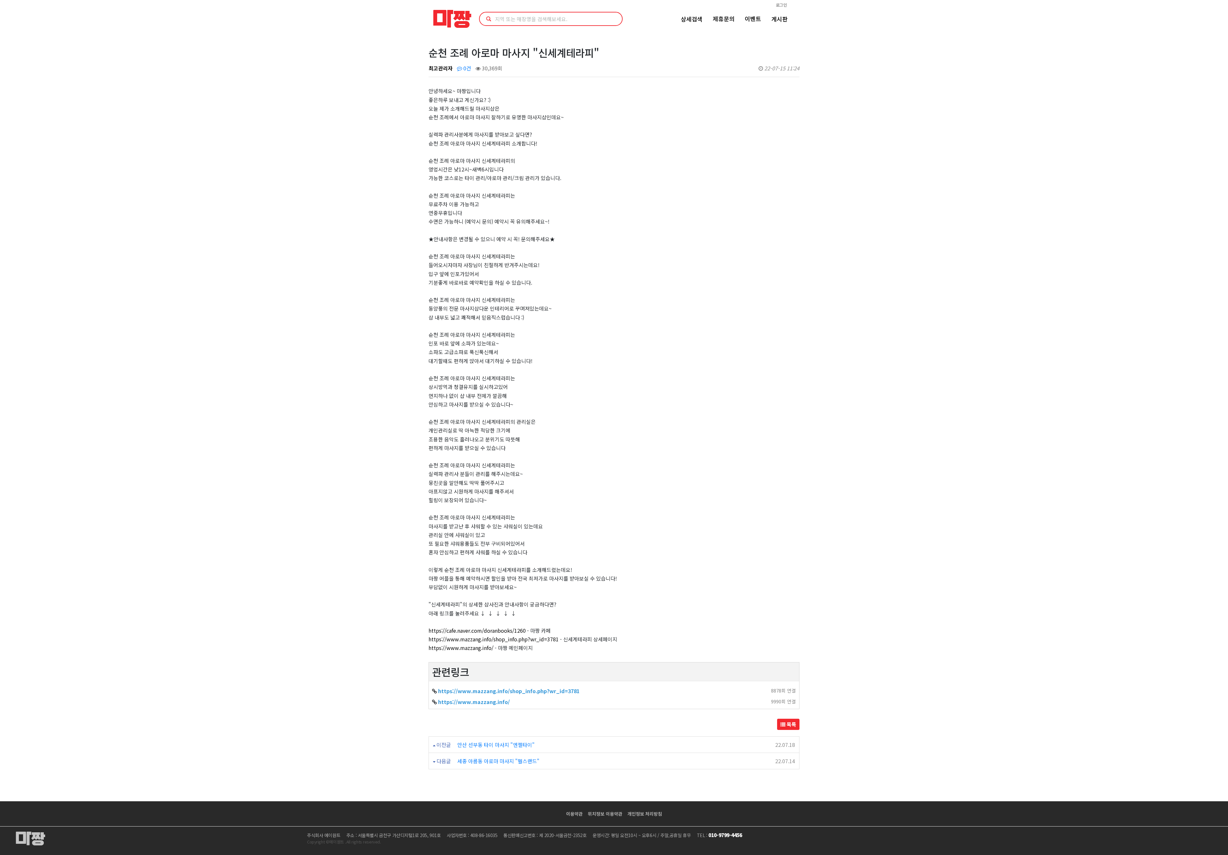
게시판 (779, 19)
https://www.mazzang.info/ (461, 648)
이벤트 (753, 18)
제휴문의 (724, 18)
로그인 (781, 5)
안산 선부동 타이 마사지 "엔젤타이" (496, 744)
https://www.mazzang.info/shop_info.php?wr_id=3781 (494, 639)
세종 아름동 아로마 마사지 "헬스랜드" (498, 761)
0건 (466, 68)
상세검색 (692, 19)
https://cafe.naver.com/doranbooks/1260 (477, 630)
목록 (790, 724)
